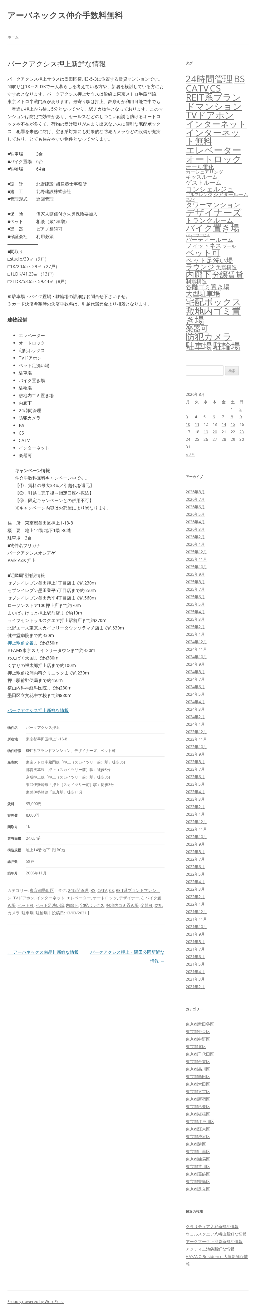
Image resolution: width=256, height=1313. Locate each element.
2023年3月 (195, 799)
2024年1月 (195, 724)
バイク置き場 (212, 228)
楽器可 (146, 905)
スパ (190, 199)
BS (93, 890)
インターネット (50, 898)
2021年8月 (195, 941)
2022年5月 (195, 874)
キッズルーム (202, 176)
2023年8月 (195, 761)
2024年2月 (195, 716)
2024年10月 (196, 656)
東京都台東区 (198, 1061)
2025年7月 (195, 589)
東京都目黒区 (198, 1151)
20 (215, 432)
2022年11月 (196, 829)
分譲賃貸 (228, 274)
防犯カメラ (209, 336)
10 (188, 424)
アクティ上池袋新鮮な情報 (210, 1249)
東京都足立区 (198, 1189)
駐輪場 (42, 913)
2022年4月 (195, 881)
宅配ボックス (92, 905)
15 (233, 424)
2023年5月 (195, 784)
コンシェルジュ (210, 188)
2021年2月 (195, 986)
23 (241, 432)
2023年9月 (195, 754)
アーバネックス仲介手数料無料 (65, 15)
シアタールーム (230, 194)
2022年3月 (195, 889)
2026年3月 (195, 529)
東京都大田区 (198, 1084)
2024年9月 (195, 664)
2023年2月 (195, 806)
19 (206, 432)
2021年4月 (195, 971)
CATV (102, 890)
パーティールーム (209, 239)
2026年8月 (195, 492)
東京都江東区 (198, 1129)
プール (229, 246)
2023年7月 (195, 769)
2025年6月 (195, 596)
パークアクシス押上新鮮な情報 (38, 710)
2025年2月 (195, 626)
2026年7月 (195, 499)
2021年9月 (195, 934)
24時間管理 (78, 890)
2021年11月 (196, 919)
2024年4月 (195, 701)
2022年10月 (196, 836)
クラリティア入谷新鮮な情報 (212, 1226)
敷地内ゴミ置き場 (122, 905)
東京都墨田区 (42, 890)
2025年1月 (195, 634)
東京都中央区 (198, 1031)
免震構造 (226, 267)
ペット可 (25, 905)
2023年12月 (196, 731)
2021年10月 (196, 926)
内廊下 (72, 905)
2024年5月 (195, 694)
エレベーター (78, 898)
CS (111, 890)
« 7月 (190, 454)
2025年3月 (195, 619)
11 (197, 424)
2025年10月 (196, 566)
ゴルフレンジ (199, 194)
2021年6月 (195, 956)
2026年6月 (195, 507)
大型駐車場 (203, 293)
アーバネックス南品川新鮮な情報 (43, 952)
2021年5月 (195, 964)
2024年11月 (196, 649)
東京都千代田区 (200, 1054)
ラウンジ (200, 266)
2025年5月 (195, 604)
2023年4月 (195, 791)
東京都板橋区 (198, 1114)
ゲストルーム (203, 182)
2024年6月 (195, 686)
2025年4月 (195, 611)
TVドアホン (23, 898)
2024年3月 (195, 709)
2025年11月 (196, 559)
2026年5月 (195, 514)
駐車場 (28, 913)
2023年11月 (196, 739)
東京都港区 (196, 1144)
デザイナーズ (131, 898)
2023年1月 (195, 814)
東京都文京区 (198, 1091)
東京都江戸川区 (200, 1121)
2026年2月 (195, 537)
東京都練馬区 (198, 1159)
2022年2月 (195, 896)
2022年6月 (195, 866)
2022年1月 (195, 904)
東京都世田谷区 (200, 1024)
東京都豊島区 (198, 1181)
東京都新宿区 (198, 1099)
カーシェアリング (204, 172)
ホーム (13, 37)
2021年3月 (195, 979)
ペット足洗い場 (50, 905)
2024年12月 (196, 641)
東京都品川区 (198, 1069)
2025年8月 (195, 581)
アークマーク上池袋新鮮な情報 (214, 1241)
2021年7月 (195, 949)
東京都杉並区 (198, 1106)
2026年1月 (195, 544)
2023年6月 (195, 776)
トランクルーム (210, 220)
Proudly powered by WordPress (35, 1301)
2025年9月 (195, 574)
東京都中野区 (198, 1039)
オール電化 (200, 167)
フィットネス (203, 245)
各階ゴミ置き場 (207, 287)
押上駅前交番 (20, 643)
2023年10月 (196, 746)
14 (224, 424)
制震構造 (196, 281)
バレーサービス (198, 235)
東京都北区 (196, 1046)
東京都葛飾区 (198, 1174)
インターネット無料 (213, 137)
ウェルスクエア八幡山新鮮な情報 (216, 1234)
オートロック (105, 898)
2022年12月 (196, 821)
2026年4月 (195, 522)
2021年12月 (196, 911)
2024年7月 (195, 679)
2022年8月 (195, 851)
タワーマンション (213, 204)
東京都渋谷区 (198, 1136)
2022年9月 (195, 844)
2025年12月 (196, 552)
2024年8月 (195, 671)
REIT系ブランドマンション (214, 101)
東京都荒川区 (198, 1166)
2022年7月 (195, 859)
